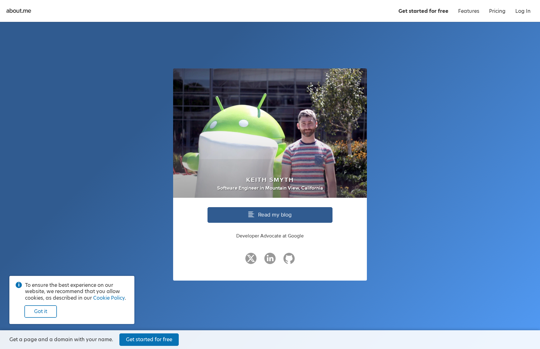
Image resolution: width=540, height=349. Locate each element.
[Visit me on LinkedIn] (270, 261)
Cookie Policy (109, 298)
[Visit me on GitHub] (289, 261)
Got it (40, 311)
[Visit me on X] (251, 261)
